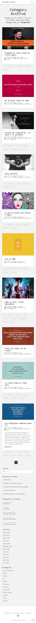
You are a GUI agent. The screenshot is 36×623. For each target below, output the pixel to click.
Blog (22, 613)
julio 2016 (6, 551)
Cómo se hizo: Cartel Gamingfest (14, 303)
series (5, 597)
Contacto (29, 613)
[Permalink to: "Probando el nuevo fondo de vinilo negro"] (18, 38)
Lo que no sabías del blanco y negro (18, 213)
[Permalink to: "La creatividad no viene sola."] (18, 370)
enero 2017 (6, 540)
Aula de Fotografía (9, 103)
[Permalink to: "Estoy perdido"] (18, 162)
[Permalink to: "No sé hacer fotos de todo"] (18, 86)
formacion (19, 66)
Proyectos (7, 613)
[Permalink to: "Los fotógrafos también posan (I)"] (18, 412)
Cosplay (25, 315)
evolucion (25, 269)
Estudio (12, 58)
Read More (8, 447)
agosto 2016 (6, 549)
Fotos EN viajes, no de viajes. (15, 349)
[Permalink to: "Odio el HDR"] (18, 244)
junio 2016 (6, 554)
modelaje (14, 455)
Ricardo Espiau (8, 2)
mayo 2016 (5, 557)
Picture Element (7, 479)
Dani (5, 507)
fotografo (6, 149)
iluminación (28, 66)
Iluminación (25, 58)
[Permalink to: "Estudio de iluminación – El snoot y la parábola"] (18, 120)
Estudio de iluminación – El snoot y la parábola (18, 133)
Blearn (7, 58)
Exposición (6, 584)
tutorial (5, 69)
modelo (5, 322)
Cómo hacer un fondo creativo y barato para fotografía (15, 486)
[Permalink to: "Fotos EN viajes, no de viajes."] (18, 336)
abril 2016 (6, 560)
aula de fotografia (8, 66)
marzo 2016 (6, 562)
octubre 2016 (6, 543)
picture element (7, 592)
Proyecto (5, 595)
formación (17, 58)
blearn (18, 145)
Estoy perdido (11, 173)
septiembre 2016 (7, 546)
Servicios (16, 613)
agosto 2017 (6, 535)
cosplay (12, 307)
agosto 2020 (6, 532)
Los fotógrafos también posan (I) (18, 424)
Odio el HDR (10, 259)
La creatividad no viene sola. (16, 384)
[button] (32, 2)
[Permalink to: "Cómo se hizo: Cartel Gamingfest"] (18, 288)
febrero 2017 (6, 538)
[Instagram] (18, 616)
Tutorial (7, 59)
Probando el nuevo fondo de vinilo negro (17, 54)
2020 (23, 620)
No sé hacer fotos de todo (17, 100)
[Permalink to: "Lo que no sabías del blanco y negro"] (18, 200)
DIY (4, 578)
